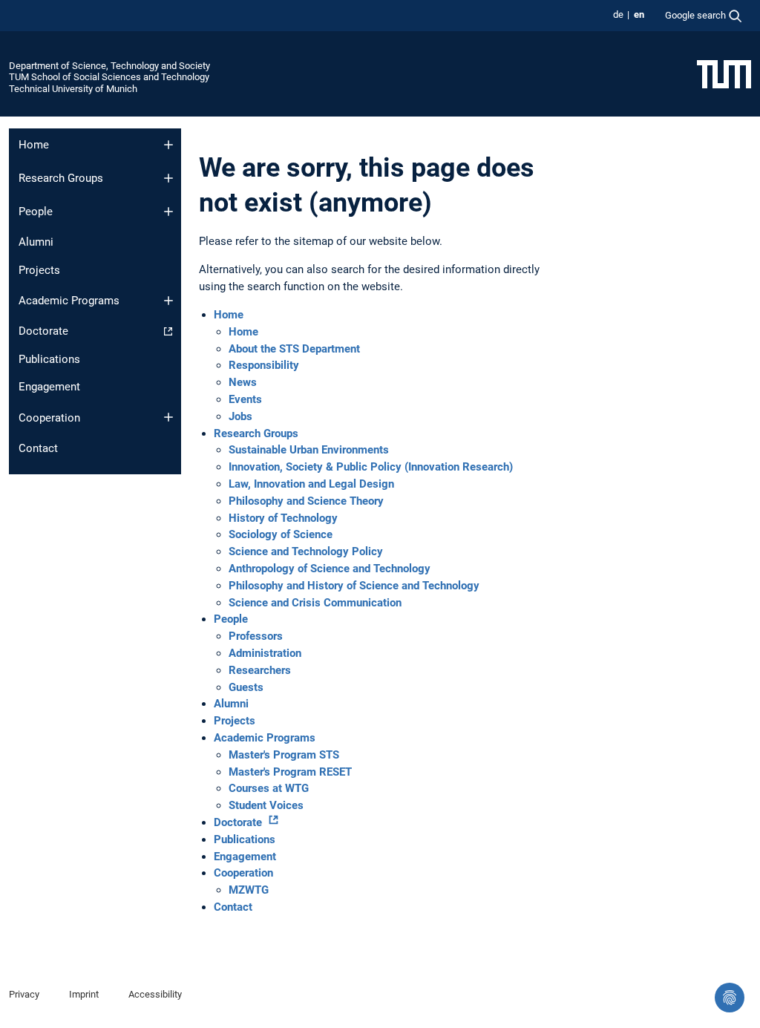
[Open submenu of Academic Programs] (168, 301)
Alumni (36, 242)
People (36, 211)
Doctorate (43, 331)
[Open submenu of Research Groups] (168, 178)
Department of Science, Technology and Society (109, 65)
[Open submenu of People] (168, 211)
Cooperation (49, 418)
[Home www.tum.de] (724, 73)
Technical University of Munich (73, 88)
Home (34, 144)
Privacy (24, 994)
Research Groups (61, 178)
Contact (38, 448)
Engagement (49, 386)
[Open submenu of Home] (168, 145)
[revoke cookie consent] (729, 997)
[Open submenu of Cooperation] (168, 417)
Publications (49, 359)
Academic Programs (69, 300)
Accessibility (155, 994)
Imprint (84, 994)
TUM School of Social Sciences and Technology (109, 76)
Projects (39, 270)
